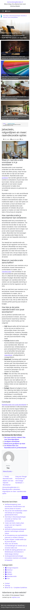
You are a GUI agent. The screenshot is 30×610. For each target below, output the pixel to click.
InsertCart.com (20, 607)
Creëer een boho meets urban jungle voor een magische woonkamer (14, 97)
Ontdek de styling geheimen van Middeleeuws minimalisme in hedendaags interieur (15, 552)
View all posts (7, 471)
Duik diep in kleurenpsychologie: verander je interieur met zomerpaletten (15, 77)
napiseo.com (16, 597)
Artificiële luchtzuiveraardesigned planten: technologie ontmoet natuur (14, 117)
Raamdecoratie (11, 123)
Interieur (3, 30)
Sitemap (7, 585)
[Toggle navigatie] (3, 11)
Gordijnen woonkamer (12, 441)
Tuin (8, 578)
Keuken (9, 572)
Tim (22, 139)
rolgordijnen (8, 355)
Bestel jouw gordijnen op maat (14, 443)
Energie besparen (12, 568)
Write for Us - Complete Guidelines (16, 587)
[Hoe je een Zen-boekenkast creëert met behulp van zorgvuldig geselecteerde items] (15, 48)
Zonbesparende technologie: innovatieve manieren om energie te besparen (16, 558)
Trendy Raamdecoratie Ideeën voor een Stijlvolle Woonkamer (8, 481)
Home (8, 11)
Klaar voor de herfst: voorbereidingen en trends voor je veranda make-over (16, 546)
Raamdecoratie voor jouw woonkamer (14, 405)
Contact (7, 583)
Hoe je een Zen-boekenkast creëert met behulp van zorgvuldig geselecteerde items (14, 57)
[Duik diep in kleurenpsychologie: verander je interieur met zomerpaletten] (15, 68)
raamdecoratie (6, 271)
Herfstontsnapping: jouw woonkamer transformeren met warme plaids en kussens (14, 35)
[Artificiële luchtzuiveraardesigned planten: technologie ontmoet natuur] (15, 108)
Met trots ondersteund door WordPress (12, 605)
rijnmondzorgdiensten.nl (15, 2)
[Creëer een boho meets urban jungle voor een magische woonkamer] (15, 88)
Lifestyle (4, 114)
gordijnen (5, 178)
